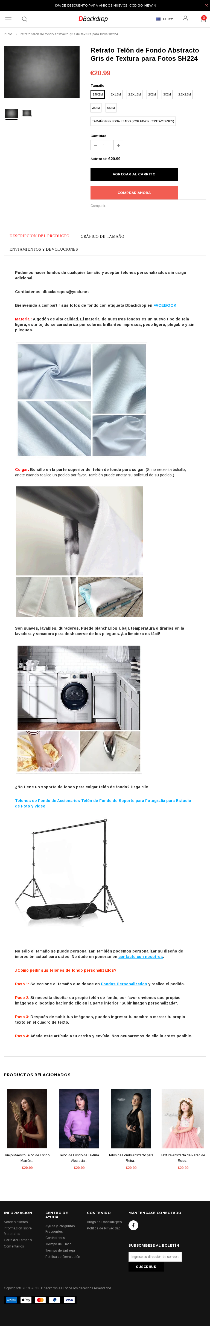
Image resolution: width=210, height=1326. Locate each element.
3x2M (167, 94)
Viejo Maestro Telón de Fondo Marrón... (27, 1158)
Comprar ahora (134, 193)
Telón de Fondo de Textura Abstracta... (79, 1158)
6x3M (111, 107)
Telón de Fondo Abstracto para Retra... (131, 1158)
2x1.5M (116, 94)
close (206, 5)
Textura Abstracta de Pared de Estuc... (183, 1158)
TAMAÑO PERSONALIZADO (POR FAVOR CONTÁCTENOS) (133, 121)
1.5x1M (98, 94)
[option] (42, 73)
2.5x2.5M (184, 94)
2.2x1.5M (134, 94)
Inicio (8, 34)
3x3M (96, 107)
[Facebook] (133, 1225)
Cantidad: (99, 136)
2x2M (152, 94)
